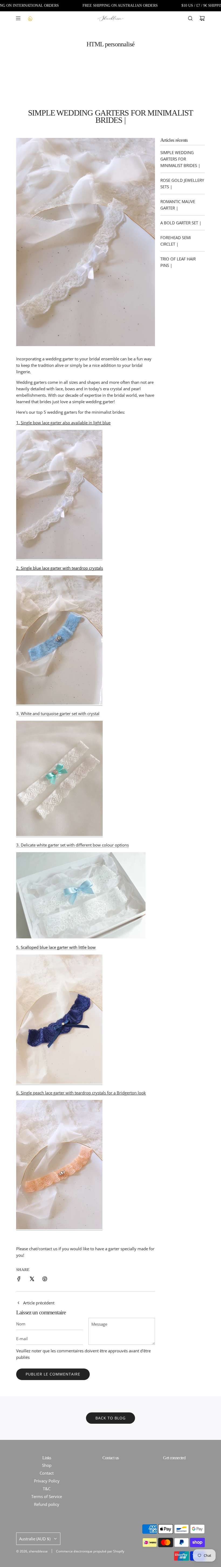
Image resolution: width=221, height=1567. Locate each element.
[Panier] (202, 18)
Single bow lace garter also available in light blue (65, 422)
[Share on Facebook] (19, 1279)
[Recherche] (190, 18)
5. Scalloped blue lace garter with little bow (56, 947)
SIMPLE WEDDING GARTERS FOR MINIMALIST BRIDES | (180, 159)
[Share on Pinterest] (45, 1279)
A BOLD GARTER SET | (180, 222)
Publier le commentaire (53, 1374)
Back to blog (110, 1417)
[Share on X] (32, 1279)
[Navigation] (18, 18)
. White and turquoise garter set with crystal (59, 713)
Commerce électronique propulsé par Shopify (90, 1551)
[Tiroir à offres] (30, 18)
